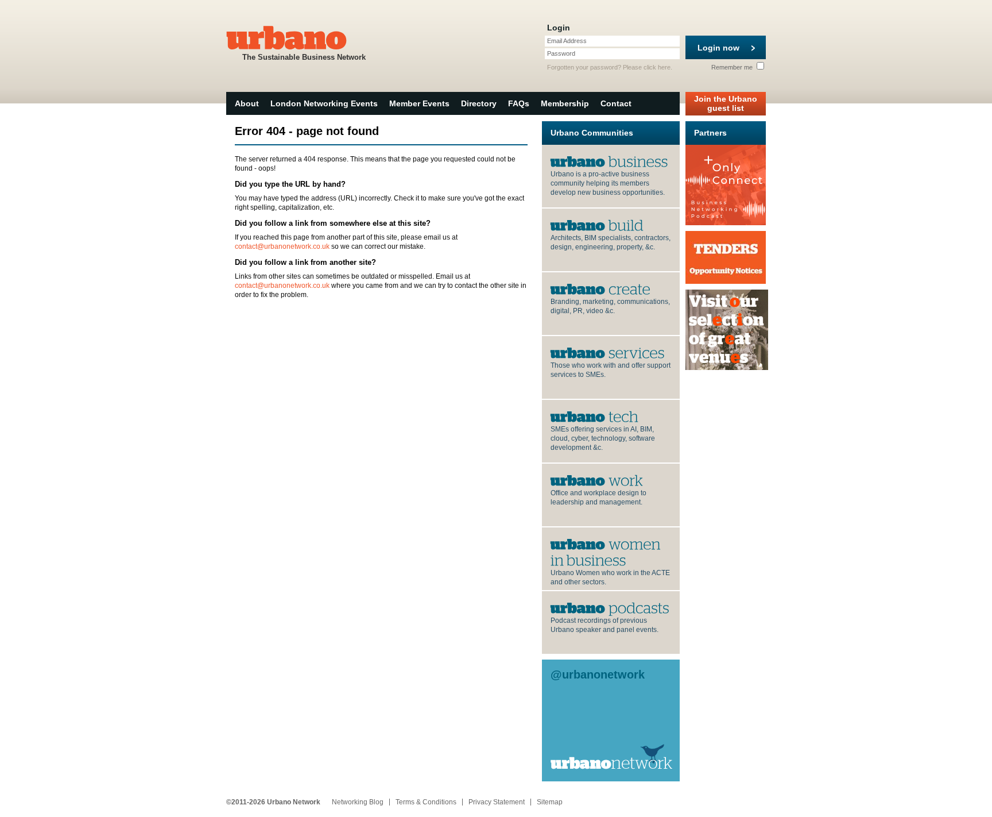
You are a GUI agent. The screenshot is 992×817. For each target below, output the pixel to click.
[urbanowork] (597, 479)
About (247, 103)
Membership (565, 103)
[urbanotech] (594, 416)
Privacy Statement (496, 802)
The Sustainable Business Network (304, 57)
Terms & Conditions (426, 802)
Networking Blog (357, 802)
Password (561, 53)
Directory (479, 103)
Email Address (567, 40)
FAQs (518, 103)
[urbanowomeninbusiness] (607, 551)
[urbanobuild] (597, 224)
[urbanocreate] (600, 288)
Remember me (732, 67)
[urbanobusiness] (609, 160)
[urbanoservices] (608, 352)
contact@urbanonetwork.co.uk (282, 246)
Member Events (419, 103)
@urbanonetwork (598, 674)
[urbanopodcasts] (610, 607)
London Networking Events (324, 103)
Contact (615, 103)
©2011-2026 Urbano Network (273, 802)
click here (657, 67)
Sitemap (550, 802)
